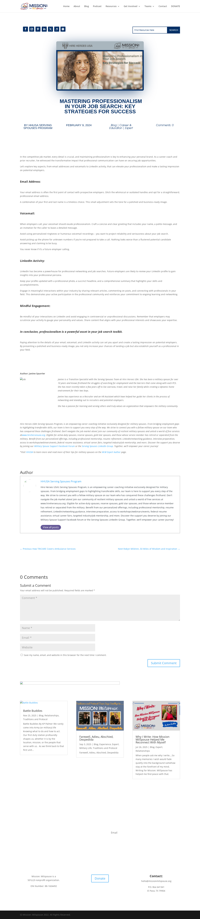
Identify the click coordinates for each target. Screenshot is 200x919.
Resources (111, 6)
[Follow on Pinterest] (37, 29)
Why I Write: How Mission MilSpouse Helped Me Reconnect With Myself (152, 739)
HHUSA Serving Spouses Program (37, 127)
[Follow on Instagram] (31, 29)
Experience (105, 744)
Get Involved (130, 6)
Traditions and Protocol (35, 719)
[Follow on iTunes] (56, 29)
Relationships (52, 715)
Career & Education (120, 126)
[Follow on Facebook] (25, 29)
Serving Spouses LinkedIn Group (97, 446)
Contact (163, 6)
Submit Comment (164, 663)
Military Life (85, 748)
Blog (86, 6)
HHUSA (29, 452)
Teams (148, 6)
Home (66, 6)
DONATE (175, 6)
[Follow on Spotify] (62, 29)
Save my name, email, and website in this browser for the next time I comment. (65, 655)
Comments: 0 (165, 125)
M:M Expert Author (111, 452)
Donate (100, 878)
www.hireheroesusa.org (33, 435)
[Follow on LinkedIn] (44, 29)
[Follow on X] (50, 29)
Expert (129, 128)
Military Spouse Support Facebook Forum (54, 446)
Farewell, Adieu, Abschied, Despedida (96, 738)
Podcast (97, 6)
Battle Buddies (32, 711)
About (77, 6)
